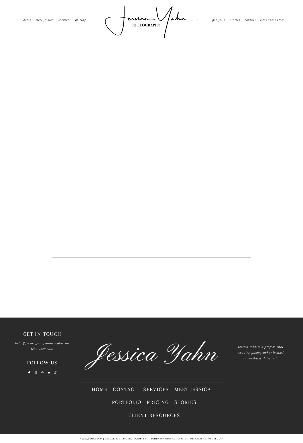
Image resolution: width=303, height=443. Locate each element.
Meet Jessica (44, 20)
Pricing (80, 20)
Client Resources (272, 20)
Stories (235, 20)
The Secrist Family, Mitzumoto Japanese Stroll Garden (150, 144)
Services (156, 389)
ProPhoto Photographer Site (168, 438)
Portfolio (218, 20)
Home (27, 20)
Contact (250, 20)
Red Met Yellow (213, 438)
